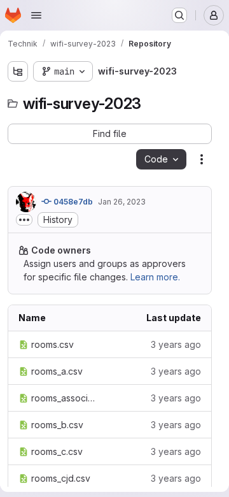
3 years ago (176, 344)
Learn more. (155, 276)
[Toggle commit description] (24, 220)
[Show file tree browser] (18, 71)
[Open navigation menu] (36, 15)
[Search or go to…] (179, 15)
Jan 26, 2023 (122, 201)
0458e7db (72, 201)
